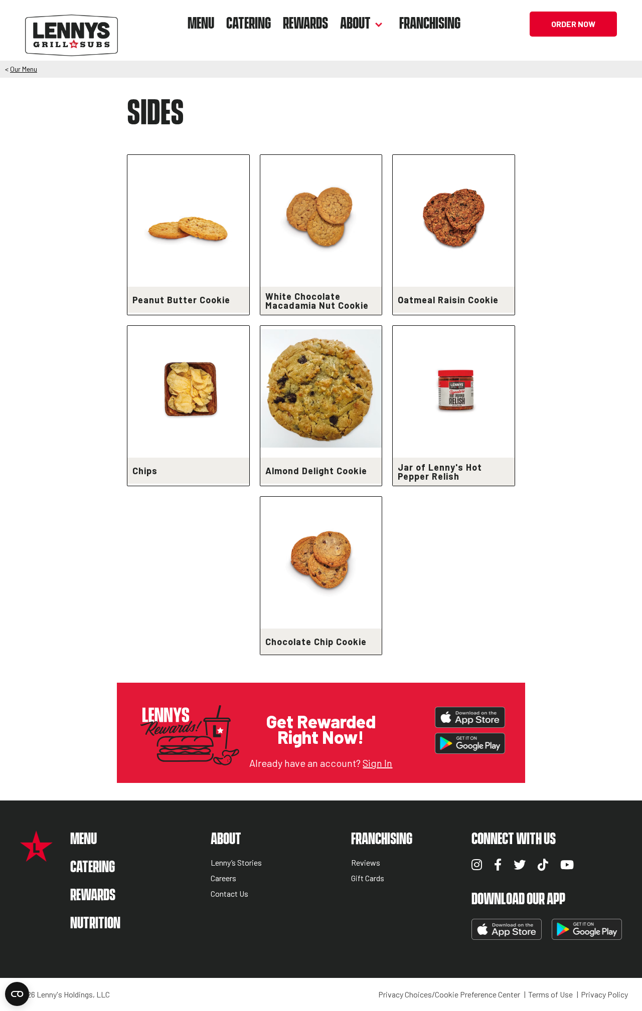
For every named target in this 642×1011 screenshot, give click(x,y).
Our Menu (23, 69)
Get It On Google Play (470, 743)
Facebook (498, 865)
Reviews (365, 863)
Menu (201, 24)
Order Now (573, 24)
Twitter (520, 865)
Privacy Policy (604, 994)
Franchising (429, 24)
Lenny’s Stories (236, 863)
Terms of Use (550, 994)
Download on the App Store (470, 717)
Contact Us (229, 894)
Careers (223, 878)
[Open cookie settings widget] (17, 994)
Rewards (305, 24)
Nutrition (95, 923)
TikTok (543, 865)
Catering (248, 24)
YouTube (567, 865)
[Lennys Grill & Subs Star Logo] (36, 856)
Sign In (377, 763)
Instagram (476, 865)
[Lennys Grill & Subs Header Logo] (71, 23)
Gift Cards (367, 878)
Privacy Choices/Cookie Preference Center (449, 994)
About (355, 24)
